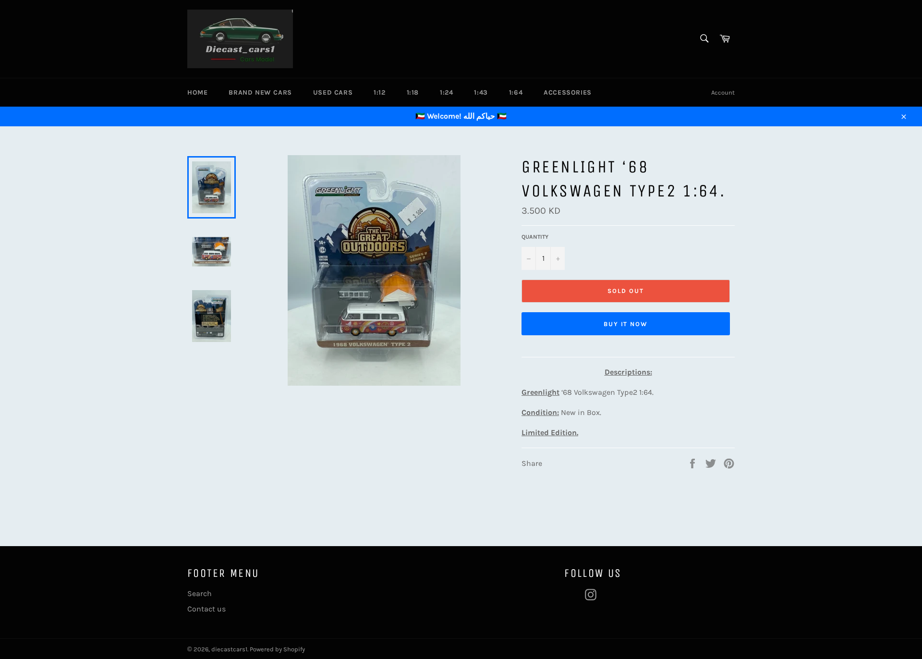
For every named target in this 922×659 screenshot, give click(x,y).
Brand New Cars (260, 92)
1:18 (413, 92)
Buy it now (626, 324)
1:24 (446, 92)
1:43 (480, 92)
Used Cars (332, 92)
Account (723, 92)
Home (197, 92)
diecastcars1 (229, 649)
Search (199, 593)
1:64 (515, 92)
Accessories (568, 92)
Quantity (535, 236)
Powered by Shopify (277, 649)
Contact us (206, 608)
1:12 (379, 92)
